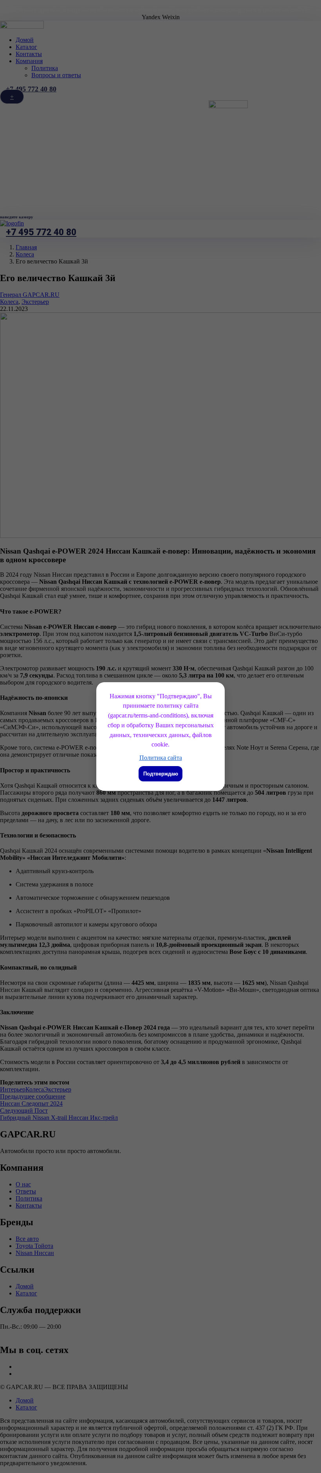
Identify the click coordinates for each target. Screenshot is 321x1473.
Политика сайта (160, 757)
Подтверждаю (160, 774)
